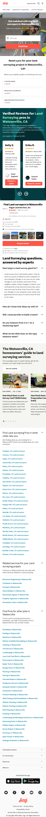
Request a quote (11, 182)
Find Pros (23, 46)
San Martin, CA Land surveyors (15, 482)
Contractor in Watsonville (12, 691)
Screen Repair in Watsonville (13, 729)
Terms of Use (17, 806)
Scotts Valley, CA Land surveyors (15, 501)
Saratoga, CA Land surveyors (14, 547)
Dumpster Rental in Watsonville (15, 687)
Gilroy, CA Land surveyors (13, 466)
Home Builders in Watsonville (14, 591)
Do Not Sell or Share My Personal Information (23, 812)
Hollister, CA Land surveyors (14, 520)
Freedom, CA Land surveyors (14, 451)
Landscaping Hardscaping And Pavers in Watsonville (23, 717)
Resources (6, 762)
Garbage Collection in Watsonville (16, 740)
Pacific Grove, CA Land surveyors (15, 524)
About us (6, 768)
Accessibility (22, 809)
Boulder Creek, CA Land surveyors (16, 550)
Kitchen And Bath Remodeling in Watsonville (20, 641)
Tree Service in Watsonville (13, 649)
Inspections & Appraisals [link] (20, 10)
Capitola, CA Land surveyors (14, 478)
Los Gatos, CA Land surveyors (14, 516)
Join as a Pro (31, 4)
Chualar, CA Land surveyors (13, 554)
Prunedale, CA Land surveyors (14, 474)
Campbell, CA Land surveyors (14, 543)
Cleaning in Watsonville (12, 645)
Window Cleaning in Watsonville (15, 702)
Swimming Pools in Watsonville (15, 721)
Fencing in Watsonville (11, 587)
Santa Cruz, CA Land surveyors (15, 489)
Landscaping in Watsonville (13, 652)
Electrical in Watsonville (12, 637)
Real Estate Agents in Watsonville (16, 595)
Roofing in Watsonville (11, 633)
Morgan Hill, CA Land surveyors (15, 505)
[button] (6, 235)
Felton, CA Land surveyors (13, 508)
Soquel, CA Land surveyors (13, 485)
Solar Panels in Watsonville (13, 737)
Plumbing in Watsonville (12, 629)
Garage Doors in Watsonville (13, 668)
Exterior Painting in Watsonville (15, 706)
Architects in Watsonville (12, 583)
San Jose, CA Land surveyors (14, 497)
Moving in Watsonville (11, 675)
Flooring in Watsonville (11, 672)
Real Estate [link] (6, 10)
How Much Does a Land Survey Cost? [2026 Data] (14, 396)
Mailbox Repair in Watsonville (14, 725)
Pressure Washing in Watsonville (15, 694)
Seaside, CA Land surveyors (13, 512)
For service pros (8, 756)
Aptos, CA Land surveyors (13, 459)
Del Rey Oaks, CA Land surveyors (16, 531)
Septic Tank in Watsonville (13, 664)
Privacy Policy (28, 806)
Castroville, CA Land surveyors (15, 462)
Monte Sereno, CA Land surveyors (16, 535)
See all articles (11, 368)
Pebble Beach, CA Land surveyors (16, 539)
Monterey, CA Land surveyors (14, 527)
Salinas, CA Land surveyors (13, 470)
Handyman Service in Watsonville (15, 683)
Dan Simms (7, 391)
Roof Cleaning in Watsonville (14, 710)
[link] (7, 175)
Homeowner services (10, 750)
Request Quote (23, 243)
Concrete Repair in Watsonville (14, 679)
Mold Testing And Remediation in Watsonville (20, 698)
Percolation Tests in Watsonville (15, 602)
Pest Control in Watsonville (13, 660)
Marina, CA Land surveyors (13, 493)
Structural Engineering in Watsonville (17, 579)
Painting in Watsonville (11, 714)
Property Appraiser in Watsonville (16, 598)
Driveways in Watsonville (12, 733)
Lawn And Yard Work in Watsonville (16, 656)
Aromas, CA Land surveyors (13, 455)
